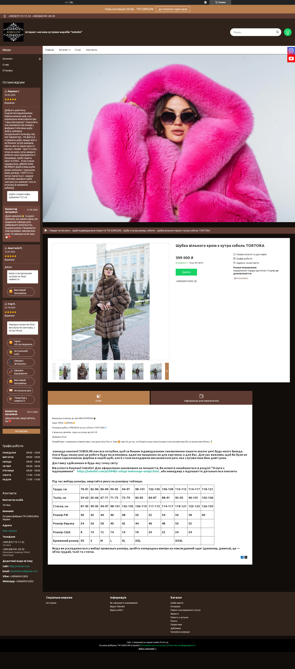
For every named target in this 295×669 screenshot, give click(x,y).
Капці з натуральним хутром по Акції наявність (20, 276)
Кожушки (175, 606)
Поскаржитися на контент (154, 645)
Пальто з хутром (179, 617)
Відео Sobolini (117, 606)
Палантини (176, 624)
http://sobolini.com (20, 566)
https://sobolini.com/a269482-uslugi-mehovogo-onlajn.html (118, 471)
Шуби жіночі (177, 603)
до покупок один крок (173, 9)
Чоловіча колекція (180, 632)
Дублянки (176, 628)
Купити (186, 272)
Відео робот (116, 610)
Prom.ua (164, 642)
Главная (49, 49)
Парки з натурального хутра (185, 610)
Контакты (91, 49)
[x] (245, 557)
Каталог (63, 49)
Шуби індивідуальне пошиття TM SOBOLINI (96, 230)
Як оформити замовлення (123, 603)
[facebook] (242, 557)
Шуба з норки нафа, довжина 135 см (19, 196)
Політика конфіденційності (182, 645)
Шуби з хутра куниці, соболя (139, 230)
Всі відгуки (21, 431)
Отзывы (8, 70)
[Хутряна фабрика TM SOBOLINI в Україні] (13, 32)
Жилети (175, 614)
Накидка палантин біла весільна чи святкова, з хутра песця (22, 327)
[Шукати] (277, 32)
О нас (78, 49)
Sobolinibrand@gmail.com (24, 571)
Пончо (174, 621)
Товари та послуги (59, 230)
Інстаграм (51, 603)
